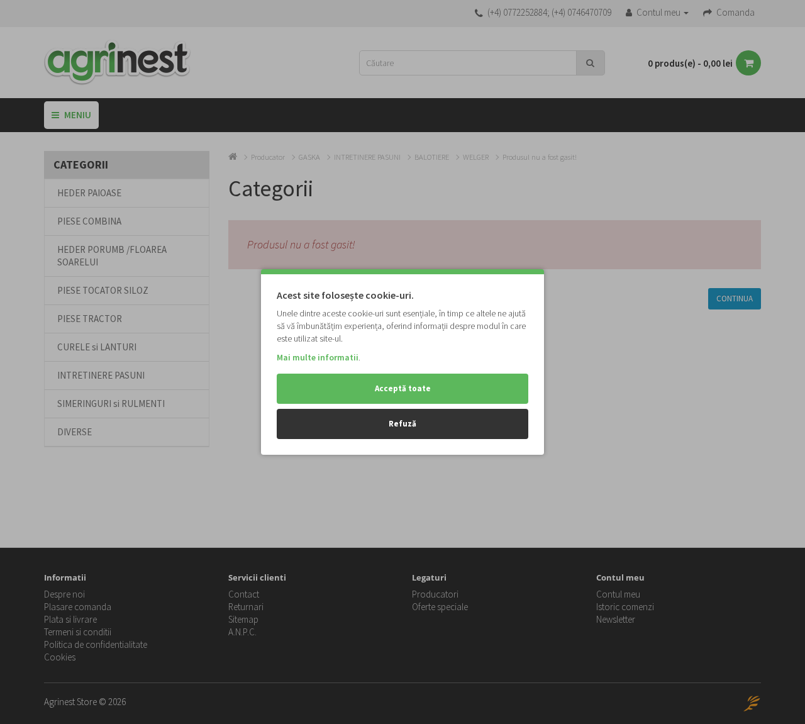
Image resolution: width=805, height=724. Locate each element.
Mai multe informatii (317, 357)
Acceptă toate (403, 388)
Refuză (402, 423)
